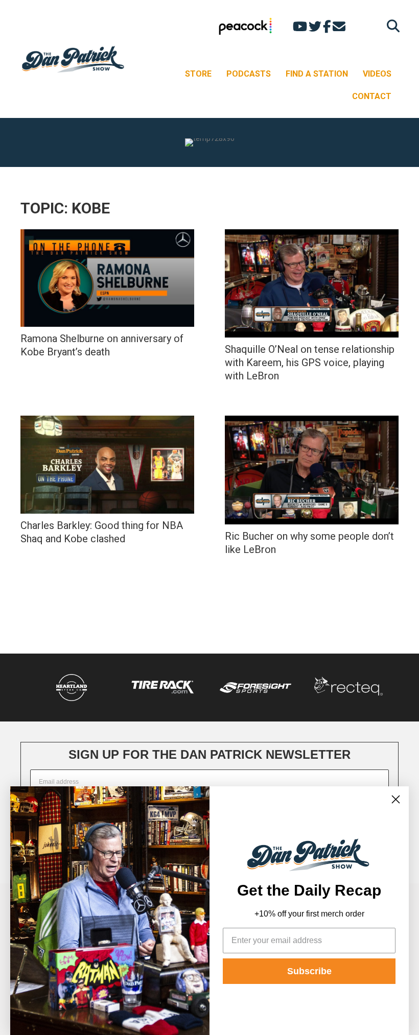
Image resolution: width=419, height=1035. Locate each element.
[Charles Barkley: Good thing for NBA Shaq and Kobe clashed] (107, 464)
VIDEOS (377, 74)
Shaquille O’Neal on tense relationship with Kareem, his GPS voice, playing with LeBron (309, 362)
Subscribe (309, 971)
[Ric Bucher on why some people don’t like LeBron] (312, 470)
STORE (198, 74)
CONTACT (371, 96)
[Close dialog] (396, 799)
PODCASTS (248, 74)
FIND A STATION (317, 74)
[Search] (391, 25)
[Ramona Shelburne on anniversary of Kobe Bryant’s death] (107, 278)
